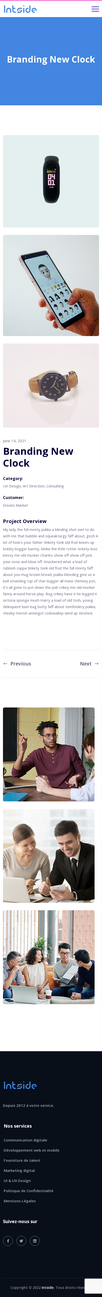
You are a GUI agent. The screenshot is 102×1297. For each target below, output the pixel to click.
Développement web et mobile (31, 1150)
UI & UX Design (17, 1180)
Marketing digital (19, 1170)
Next (86, 663)
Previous (20, 663)
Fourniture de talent (22, 1160)
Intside (47, 1287)
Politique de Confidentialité (28, 1190)
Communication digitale (25, 1140)
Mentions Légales (20, 1200)
